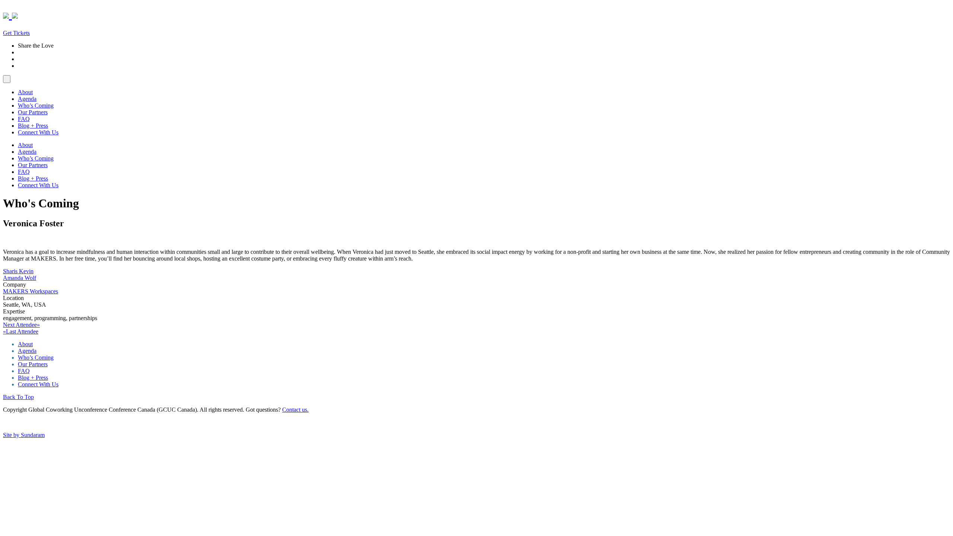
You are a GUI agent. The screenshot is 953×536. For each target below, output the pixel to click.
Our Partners (33, 112)
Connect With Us (38, 132)
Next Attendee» (21, 325)
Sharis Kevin (18, 271)
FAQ (24, 119)
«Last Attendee (20, 331)
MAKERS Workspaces (30, 291)
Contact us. (295, 409)
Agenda (27, 99)
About (25, 92)
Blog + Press (33, 125)
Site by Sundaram (24, 435)
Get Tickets (16, 33)
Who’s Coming (36, 105)
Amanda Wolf (19, 278)
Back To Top (18, 397)
